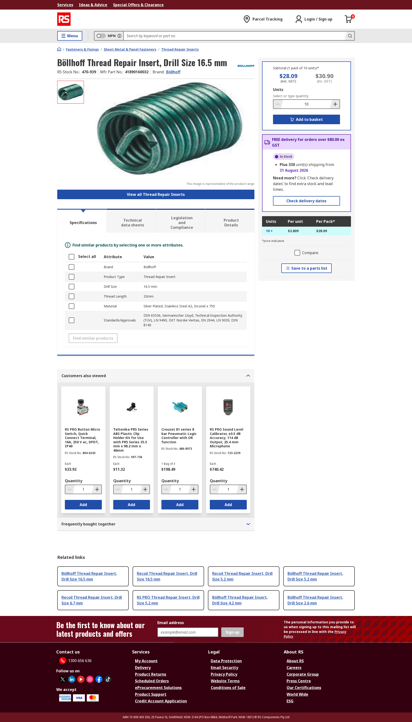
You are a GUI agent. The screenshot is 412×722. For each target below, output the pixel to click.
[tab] (81, 221)
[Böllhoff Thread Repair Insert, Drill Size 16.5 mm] (169, 128)
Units (278, 89)
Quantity (73, 480)
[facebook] (99, 679)
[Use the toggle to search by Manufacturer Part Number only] (119, 36)
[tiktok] (108, 679)
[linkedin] (71, 679)
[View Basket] (348, 19)
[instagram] (89, 679)
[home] (59, 49)
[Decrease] (278, 104)
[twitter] (62, 679)
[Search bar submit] (349, 36)
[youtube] (80, 679)
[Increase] (335, 104)
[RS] (64, 19)
